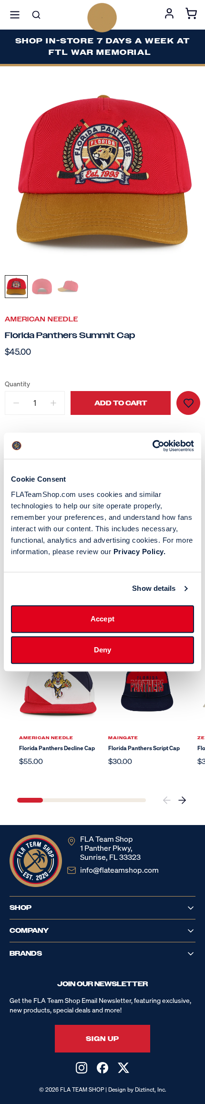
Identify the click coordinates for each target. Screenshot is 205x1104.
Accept (102, 619)
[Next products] (182, 800)
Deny (102, 650)
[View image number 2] (42, 286)
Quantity (17, 384)
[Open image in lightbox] (102, 173)
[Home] (102, 17)
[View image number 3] (67, 286)
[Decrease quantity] (16, 403)
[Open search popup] (36, 14)
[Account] (169, 14)
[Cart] (191, 14)
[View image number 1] (16, 286)
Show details (153, 588)
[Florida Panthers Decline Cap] (58, 687)
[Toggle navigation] (15, 15)
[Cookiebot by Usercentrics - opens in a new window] (152, 446)
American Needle (41, 319)
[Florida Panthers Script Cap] (147, 687)
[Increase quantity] (53, 403)
